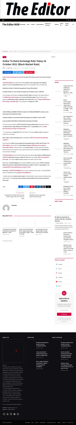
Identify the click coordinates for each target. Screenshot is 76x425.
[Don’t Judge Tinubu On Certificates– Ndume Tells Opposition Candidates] (31, 364)
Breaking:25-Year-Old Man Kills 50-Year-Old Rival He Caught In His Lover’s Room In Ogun (14, 196)
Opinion (57, 24)
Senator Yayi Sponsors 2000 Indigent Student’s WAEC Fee (67, 175)
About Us (61, 24)
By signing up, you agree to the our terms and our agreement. (64, 319)
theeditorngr (59, 223)
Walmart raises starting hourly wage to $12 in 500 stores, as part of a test (68, 248)
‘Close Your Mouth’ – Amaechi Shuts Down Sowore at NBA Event (41, 353)
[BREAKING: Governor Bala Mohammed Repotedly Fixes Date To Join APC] (58, 131)
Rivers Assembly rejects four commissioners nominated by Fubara (67, 161)
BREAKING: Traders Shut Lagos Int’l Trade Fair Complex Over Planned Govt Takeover (68, 148)
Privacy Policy (67, 24)
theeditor (9, 68)
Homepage (22, 24)
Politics (33, 24)
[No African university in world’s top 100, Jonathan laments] (64, 209)
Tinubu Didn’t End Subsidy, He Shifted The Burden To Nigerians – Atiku (9, 231)
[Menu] (3, 20)
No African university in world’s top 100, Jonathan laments (63, 219)
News (28, 24)
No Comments (25, 68)
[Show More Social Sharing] (36, 72)
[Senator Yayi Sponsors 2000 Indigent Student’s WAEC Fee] (58, 174)
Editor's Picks (68, 168)
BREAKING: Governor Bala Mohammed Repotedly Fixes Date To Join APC (68, 132)
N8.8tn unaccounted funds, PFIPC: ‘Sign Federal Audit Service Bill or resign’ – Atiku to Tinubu (26, 232)
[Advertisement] (38, 38)
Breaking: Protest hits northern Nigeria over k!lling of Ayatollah (68, 190)
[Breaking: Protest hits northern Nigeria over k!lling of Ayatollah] (58, 188)
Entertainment (40, 24)
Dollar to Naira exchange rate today (12, 77)
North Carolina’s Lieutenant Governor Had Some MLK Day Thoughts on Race (68, 236)
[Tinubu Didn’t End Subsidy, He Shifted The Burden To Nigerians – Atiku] (10, 223)
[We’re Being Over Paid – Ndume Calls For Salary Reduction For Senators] (43, 223)
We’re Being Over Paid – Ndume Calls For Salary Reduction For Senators (42, 231)
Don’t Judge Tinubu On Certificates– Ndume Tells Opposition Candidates (42, 364)
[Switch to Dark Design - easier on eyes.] (73, 24)
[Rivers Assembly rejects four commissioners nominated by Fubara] (58, 160)
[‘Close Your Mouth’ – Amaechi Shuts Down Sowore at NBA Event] (31, 354)
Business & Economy (48, 24)
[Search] (73, 20)
